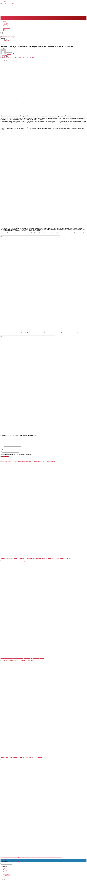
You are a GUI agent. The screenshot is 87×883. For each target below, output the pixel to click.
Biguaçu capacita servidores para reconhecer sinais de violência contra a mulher (21, 757)
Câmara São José (6, 40)
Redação (9, 54)
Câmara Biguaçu (6, 26)
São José (5, 24)
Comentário (3, 444)
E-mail (2, 449)
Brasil (4, 44)
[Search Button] (13, 53)
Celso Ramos (5, 23)
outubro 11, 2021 (4, 55)
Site (1, 451)
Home (4, 1)
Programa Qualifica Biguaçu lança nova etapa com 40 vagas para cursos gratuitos (22, 658)
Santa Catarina (6, 25)
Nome (2, 447)
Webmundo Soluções (16, 861)
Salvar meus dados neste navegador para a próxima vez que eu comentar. (16, 454)
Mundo (4, 48)
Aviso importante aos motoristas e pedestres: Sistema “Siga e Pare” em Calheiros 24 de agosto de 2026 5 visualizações (31, 857)
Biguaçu (4, 22)
